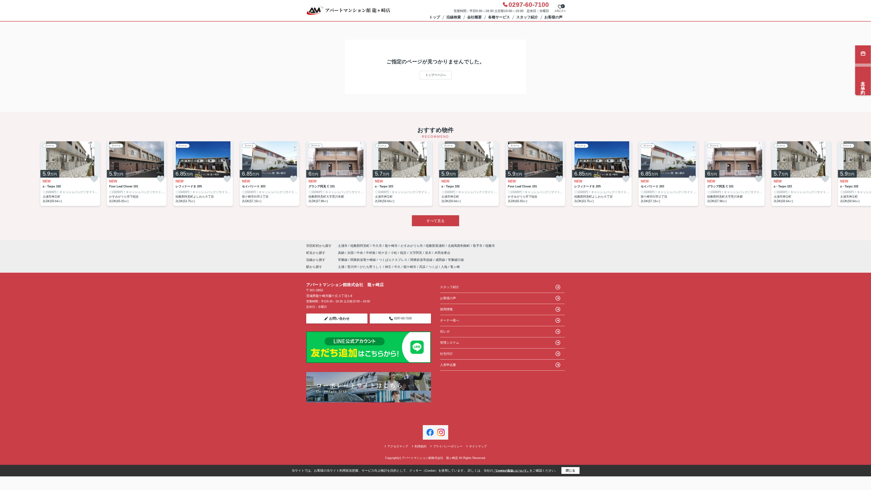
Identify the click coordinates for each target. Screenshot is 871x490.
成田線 (441, 260)
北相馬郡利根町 (459, 245)
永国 (351, 253)
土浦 (341, 267)
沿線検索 (453, 17)
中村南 (371, 253)
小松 (394, 253)
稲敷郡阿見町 (359, 245)
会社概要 (474, 17)
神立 (388, 267)
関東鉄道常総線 (421, 260)
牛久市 (377, 245)
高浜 (422, 267)
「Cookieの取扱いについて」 (511, 470)
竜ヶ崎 (455, 267)
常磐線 (343, 260)
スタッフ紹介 (527, 17)
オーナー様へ (449, 320)
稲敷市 (490, 245)
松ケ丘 (383, 253)
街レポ (445, 331)
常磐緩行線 (456, 260)
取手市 (477, 245)
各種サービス (499, 17)
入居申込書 (448, 365)
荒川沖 (352, 267)
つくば (433, 267)
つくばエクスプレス (393, 260)
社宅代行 (446, 353)
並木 (428, 253)
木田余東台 (442, 253)
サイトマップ (478, 446)
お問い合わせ (339, 318)
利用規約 (420, 446)
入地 (444, 267)
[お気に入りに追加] (94, 179)
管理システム (449, 342)
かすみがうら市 (412, 245)
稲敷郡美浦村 (435, 245)
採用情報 (446, 309)
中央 (360, 253)
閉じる (570, 470)
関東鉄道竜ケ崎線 (363, 260)
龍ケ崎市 (391, 245)
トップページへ (435, 75)
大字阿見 (416, 253)
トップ (434, 17)
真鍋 (341, 253)
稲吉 (403, 253)
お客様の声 (553, 17)
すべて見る (435, 221)
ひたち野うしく (371, 267)
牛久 (397, 267)
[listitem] (336, 173)
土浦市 (342, 245)
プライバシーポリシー (447, 446)
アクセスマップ (397, 446)
